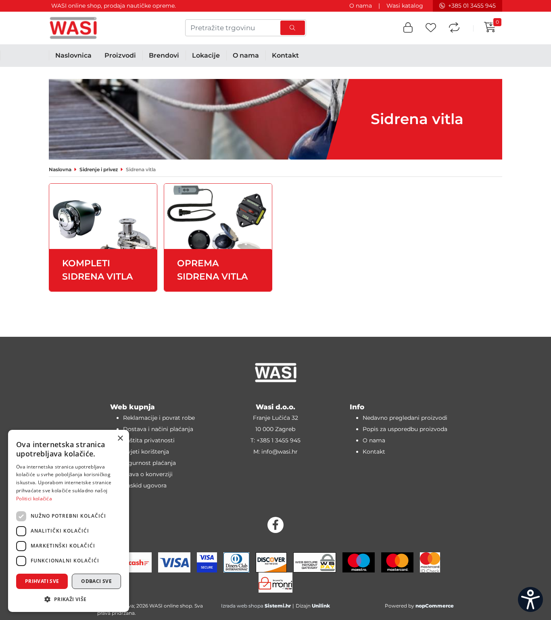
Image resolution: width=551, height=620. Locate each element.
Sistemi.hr (278, 606)
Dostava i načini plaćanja (158, 429)
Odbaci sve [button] (96, 581)
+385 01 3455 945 (472, 5)
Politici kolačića (34, 498)
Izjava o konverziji (148, 474)
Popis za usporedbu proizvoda (405, 429)
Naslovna (60, 169)
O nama (360, 5)
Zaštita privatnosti (149, 440)
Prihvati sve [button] (42, 581)
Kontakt (374, 451)
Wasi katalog (404, 5)
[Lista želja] (430, 28)
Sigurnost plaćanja (149, 463)
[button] (408, 28)
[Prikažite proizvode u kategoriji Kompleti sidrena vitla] (103, 237)
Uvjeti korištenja (146, 451)
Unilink (321, 606)
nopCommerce (434, 606)
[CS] (530, 599)
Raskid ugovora (145, 485)
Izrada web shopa (242, 606)
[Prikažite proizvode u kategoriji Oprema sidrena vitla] (218, 237)
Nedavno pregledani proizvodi (405, 417)
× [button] (120, 438)
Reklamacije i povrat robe (159, 417)
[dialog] (68, 521)
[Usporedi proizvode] (454, 28)
